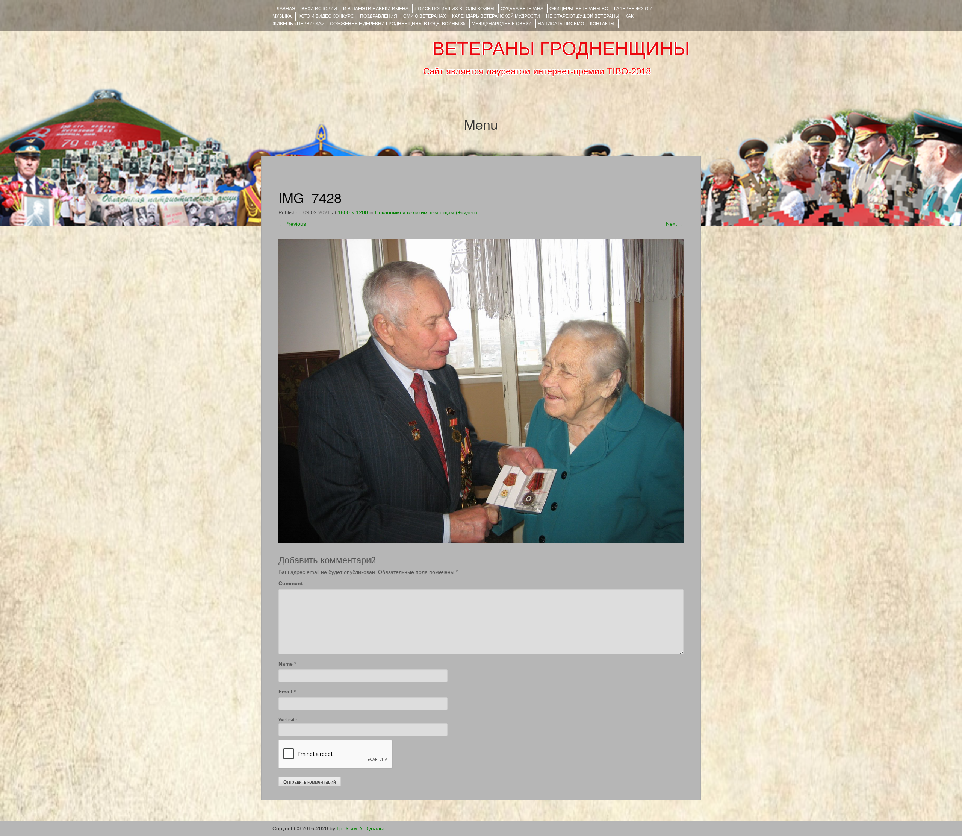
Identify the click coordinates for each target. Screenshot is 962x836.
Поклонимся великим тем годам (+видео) (426, 212)
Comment (290, 583)
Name (285, 664)
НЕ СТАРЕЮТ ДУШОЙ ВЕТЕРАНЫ (582, 16)
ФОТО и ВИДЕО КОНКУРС (326, 16)
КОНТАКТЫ (602, 23)
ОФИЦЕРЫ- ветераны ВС (578, 8)
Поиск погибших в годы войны (454, 8)
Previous (292, 224)
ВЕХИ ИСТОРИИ (319, 8)
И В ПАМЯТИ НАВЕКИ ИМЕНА (375, 8)
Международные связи (502, 23)
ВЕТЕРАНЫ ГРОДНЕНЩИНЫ (561, 48)
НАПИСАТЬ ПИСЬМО (561, 23)
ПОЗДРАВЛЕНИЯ (378, 16)
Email (285, 692)
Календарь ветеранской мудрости (496, 16)
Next (675, 224)
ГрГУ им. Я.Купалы (360, 828)
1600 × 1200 (353, 212)
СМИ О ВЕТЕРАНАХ (424, 16)
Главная (284, 8)
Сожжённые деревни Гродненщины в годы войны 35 (398, 23)
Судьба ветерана (522, 8)
